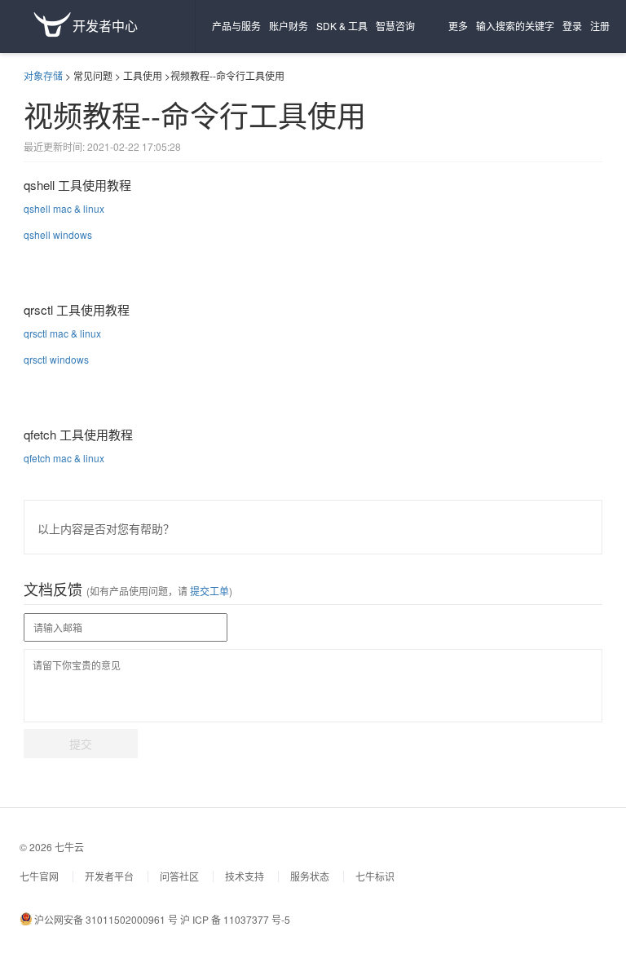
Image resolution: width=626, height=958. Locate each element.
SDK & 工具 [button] (342, 26)
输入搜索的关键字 (515, 26)
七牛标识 (375, 876)
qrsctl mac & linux (62, 333)
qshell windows (58, 234)
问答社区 (179, 876)
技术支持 (244, 876)
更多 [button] (458, 26)
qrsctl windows (56, 359)
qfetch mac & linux (64, 458)
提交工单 (208, 591)
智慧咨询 (395, 26)
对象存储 (43, 75)
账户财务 (288, 26)
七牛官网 (39, 876)
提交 (80, 743)
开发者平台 (109, 876)
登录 (572, 26)
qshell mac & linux (64, 208)
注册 (600, 26)
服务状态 (309, 876)
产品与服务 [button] (236, 26)
